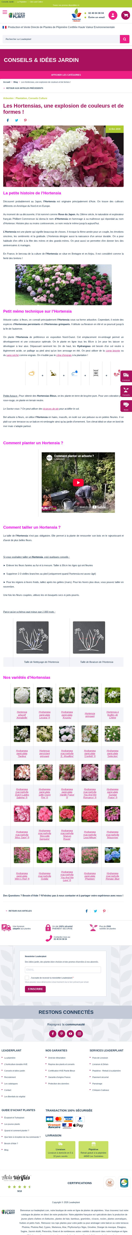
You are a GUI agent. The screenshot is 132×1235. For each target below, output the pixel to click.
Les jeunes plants (12, 1124)
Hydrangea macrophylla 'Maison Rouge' (67, 834)
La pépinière (9, 1058)
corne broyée (113, 350)
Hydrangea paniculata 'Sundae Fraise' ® (112, 793)
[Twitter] (95, 911)
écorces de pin (51, 408)
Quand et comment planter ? (16, 1131)
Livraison (126, 380)
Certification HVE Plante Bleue (61, 1071)
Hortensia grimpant (90, 715)
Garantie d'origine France (59, 1077)
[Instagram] (79, 1033)
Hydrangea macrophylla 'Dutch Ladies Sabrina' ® (22, 793)
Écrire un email (96, 17)
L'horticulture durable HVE (15, 1064)
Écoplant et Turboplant (14, 1118)
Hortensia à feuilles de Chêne (113, 715)
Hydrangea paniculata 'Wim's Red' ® (21, 876)
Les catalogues (11, 1084)
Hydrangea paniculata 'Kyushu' (67, 715)
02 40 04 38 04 (96, 13)
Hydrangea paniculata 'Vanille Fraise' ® (67, 793)
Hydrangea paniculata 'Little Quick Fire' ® (44, 793)
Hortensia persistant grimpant (44, 753)
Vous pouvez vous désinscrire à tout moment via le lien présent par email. (57, 982)
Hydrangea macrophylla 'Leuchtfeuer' (90, 834)
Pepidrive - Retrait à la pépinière (106, 1071)
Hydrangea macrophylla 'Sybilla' (44, 876)
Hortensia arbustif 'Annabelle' (22, 715)
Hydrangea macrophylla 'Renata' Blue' (112, 876)
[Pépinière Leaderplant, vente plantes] (19, 15)
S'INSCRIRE (35, 989)
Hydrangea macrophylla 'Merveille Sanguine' (44, 834)
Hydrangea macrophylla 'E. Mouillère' (67, 753)
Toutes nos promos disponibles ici (66, 5)
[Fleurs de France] (77, 15)
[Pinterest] (104, 911)
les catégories (66, 75)
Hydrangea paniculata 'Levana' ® (44, 715)
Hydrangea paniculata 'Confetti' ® (90, 753)
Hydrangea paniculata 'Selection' (112, 753)
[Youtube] (70, 1033)
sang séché (12, 355)
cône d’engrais (64, 355)
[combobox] (61, 39)
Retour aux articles (20, 911)
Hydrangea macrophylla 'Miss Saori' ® (22, 834)
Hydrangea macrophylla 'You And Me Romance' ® (89, 793)
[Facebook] (86, 911)
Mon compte (112, 15)
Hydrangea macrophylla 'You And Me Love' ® (67, 876)
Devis (126, 410)
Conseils (126, 395)
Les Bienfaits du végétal (14, 1096)
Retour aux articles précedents (24, 88)
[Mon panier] (125, 15)
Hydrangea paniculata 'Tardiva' (22, 753)
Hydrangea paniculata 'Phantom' (90, 876)
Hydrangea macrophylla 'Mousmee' (112, 834)
